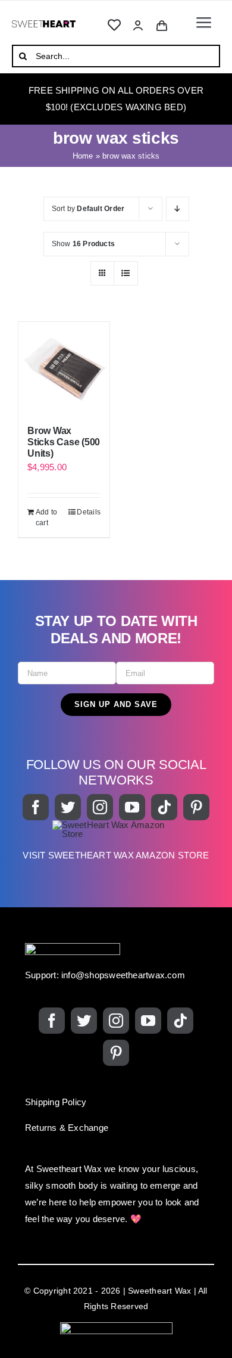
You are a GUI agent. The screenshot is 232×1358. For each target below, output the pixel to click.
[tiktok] (164, 807)
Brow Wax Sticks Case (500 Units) (63, 442)
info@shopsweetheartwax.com (123, 975)
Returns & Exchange (66, 1128)
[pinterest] (196, 807)
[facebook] (36, 807)
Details (89, 512)
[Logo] (44, 25)
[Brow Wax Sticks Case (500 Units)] (63, 367)
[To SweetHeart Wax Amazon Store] (116, 846)
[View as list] (125, 273)
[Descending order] (177, 209)
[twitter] (68, 807)
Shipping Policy (55, 1102)
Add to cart (46, 517)
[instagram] (100, 807)
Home (83, 155)
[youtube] (132, 807)
